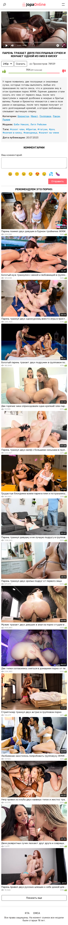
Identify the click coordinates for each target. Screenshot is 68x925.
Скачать (20, 63)
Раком (56, 116)
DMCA (36, 913)
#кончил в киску (12, 132)
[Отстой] (64, 71)
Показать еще (34, 897)
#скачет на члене (49, 132)
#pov (52, 129)
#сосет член (17, 129)
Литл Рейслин (38, 124)
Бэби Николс (21, 124)
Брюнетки (23, 116)
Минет (34, 116)
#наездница (30, 132)
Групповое (45, 116)
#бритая (31, 129)
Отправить (57, 181)
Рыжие (6, 119)
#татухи (42, 129)
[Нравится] (4, 71)
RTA (27, 913)
